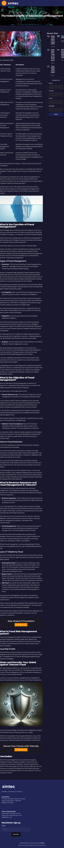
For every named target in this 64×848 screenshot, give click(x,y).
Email (50, 98)
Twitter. (19, 791)
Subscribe (16, 834)
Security (20, 845)
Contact (51, 91)
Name (50, 83)
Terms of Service (41, 845)
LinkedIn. (4, 791)
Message (51, 106)
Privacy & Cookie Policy (30, 845)
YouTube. (12, 791)
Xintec (28, 843)
